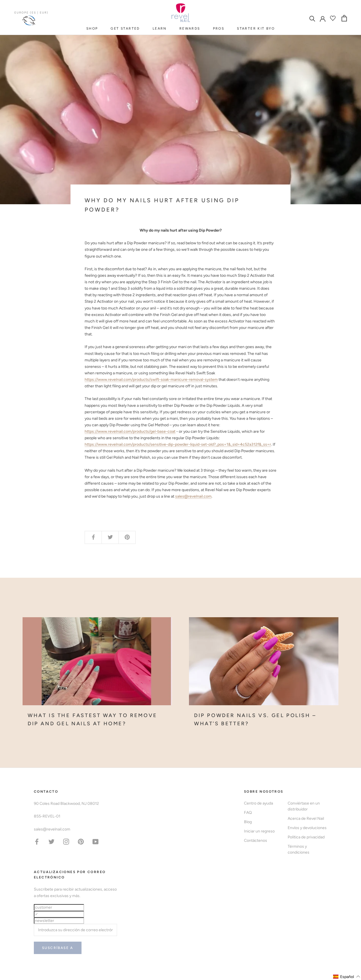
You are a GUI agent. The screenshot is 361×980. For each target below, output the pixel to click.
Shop (92, 28)
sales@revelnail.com (193, 496)
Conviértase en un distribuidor (304, 806)
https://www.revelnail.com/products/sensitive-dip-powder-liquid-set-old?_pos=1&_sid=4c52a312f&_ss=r (178, 444)
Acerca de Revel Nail (306, 818)
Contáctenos (255, 840)
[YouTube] (95, 841)
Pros (218, 28)
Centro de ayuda (258, 803)
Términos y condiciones (298, 849)
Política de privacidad (306, 837)
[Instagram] (66, 841)
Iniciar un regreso (259, 831)
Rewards (189, 28)
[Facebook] (37, 841)
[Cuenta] (322, 18)
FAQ (248, 812)
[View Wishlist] (333, 18)
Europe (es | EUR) (31, 12)
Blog (248, 821)
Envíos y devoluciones (307, 827)
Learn (160, 28)
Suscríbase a (57, 948)
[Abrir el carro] (344, 18)
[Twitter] (51, 841)
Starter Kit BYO (256, 28)
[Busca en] (312, 18)
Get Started (125, 28)
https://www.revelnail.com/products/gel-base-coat (130, 431)
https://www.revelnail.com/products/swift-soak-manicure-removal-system (151, 379)
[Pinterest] (81, 841)
